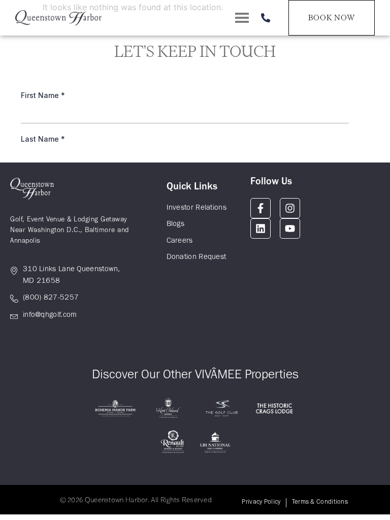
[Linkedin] (260, 228)
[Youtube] (290, 228)
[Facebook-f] (260, 208)
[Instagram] (290, 208)
